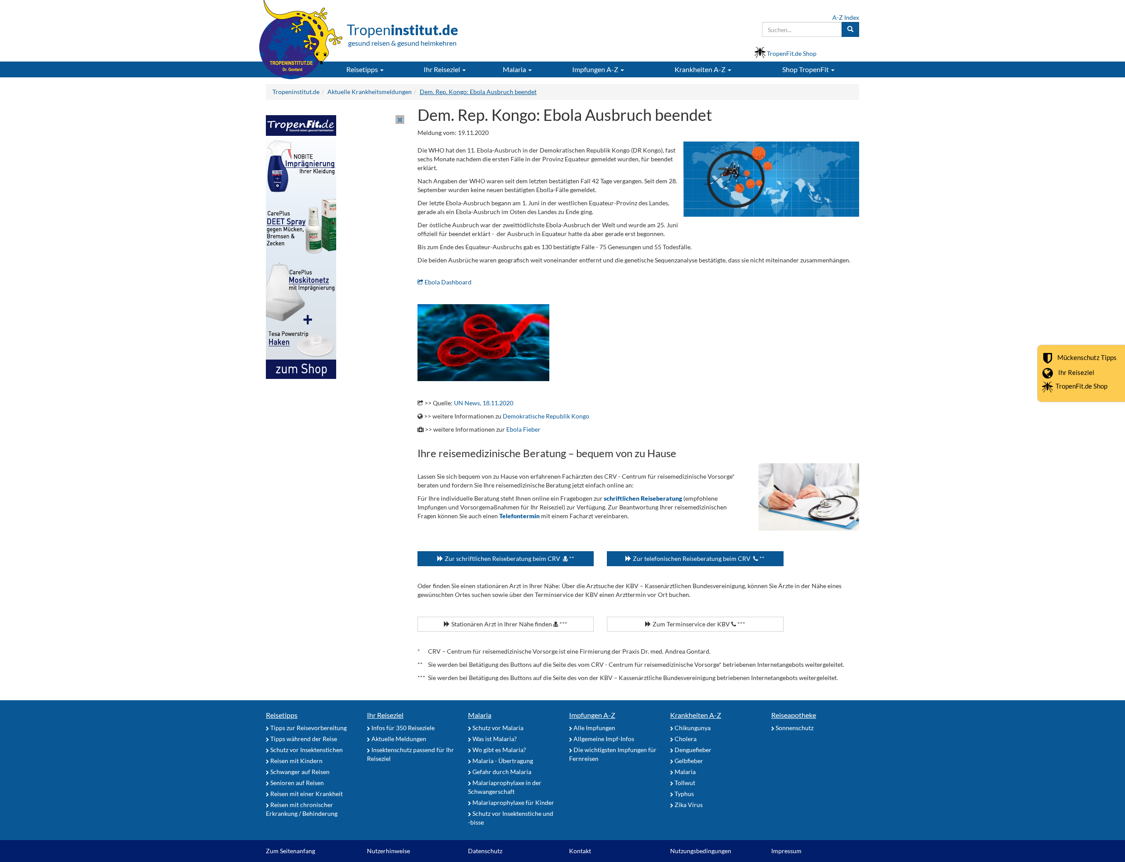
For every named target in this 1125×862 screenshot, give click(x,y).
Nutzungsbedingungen (700, 851)
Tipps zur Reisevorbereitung (308, 727)
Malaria (479, 715)
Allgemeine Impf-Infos (603, 738)
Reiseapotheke (793, 715)
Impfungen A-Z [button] (596, 69)
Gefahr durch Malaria (501, 771)
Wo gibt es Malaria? (498, 749)
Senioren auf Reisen (296, 782)
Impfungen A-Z (592, 715)
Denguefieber (692, 749)
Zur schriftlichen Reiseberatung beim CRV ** (508, 558)
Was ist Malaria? (494, 738)
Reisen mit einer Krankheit (306, 793)
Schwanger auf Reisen (299, 771)
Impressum (786, 851)
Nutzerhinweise (388, 851)
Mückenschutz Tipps (1087, 357)
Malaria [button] (515, 69)
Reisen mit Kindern (296, 760)
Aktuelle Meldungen (398, 738)
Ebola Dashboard (447, 282)
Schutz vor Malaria (497, 727)
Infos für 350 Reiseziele (402, 727)
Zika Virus (688, 804)
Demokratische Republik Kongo (546, 416)
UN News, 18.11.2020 (483, 403)
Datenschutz (485, 851)
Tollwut (684, 782)
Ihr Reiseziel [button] (442, 69)
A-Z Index (845, 17)
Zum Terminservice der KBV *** (698, 624)
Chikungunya (692, 727)
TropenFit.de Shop (1081, 386)
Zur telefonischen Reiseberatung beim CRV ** (698, 558)
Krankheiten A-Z (695, 715)
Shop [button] (805, 69)
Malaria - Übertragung (502, 760)
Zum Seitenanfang (290, 851)
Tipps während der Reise (303, 738)
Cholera (685, 738)
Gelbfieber (688, 760)
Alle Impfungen (593, 727)
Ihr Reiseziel (1076, 372)
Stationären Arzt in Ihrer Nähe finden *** (508, 624)
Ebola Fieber (523, 429)
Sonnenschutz (793, 727)
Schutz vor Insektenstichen (306, 749)
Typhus (683, 793)
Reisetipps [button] (362, 69)
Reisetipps (282, 715)
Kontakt (580, 851)
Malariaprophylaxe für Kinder (512, 802)
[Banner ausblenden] (400, 119)
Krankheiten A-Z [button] (701, 69)
